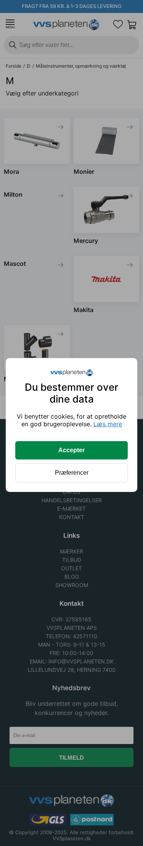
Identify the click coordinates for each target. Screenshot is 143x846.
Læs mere (107, 424)
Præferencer (71, 472)
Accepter (71, 450)
